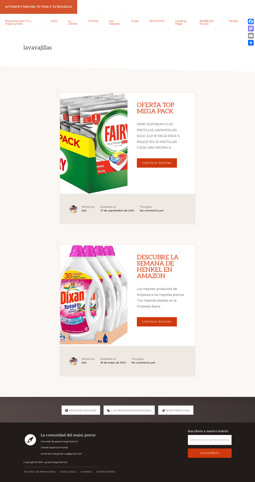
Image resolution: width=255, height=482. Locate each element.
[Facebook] (250, 21)
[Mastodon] (250, 28)
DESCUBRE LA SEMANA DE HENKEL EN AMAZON (157, 267)
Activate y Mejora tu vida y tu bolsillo (38, 6)
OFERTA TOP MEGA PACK (155, 108)
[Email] (250, 35)
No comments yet (152, 210)
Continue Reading (159, 164)
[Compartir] (250, 42)
